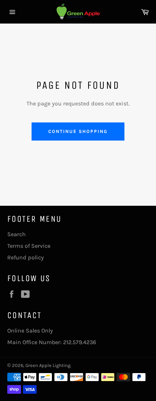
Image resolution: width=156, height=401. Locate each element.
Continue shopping (77, 131)
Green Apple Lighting (47, 365)
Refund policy (25, 257)
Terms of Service (28, 245)
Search (16, 234)
